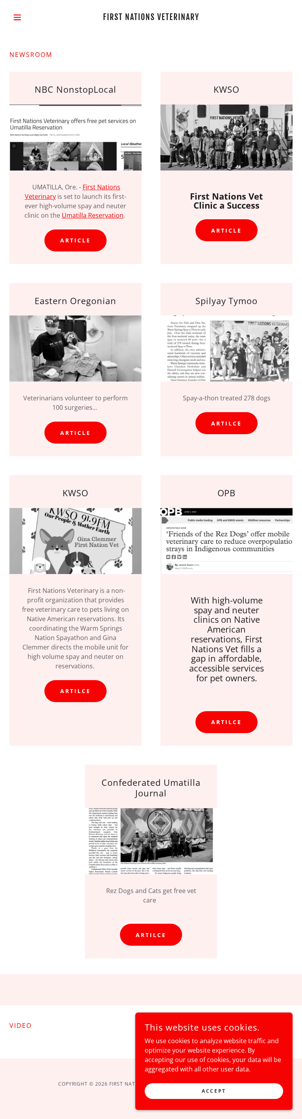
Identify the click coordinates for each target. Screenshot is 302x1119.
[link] (151, 17)
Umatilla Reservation (92, 215)
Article (75, 240)
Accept (214, 1091)
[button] (30, 17)
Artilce (226, 423)
